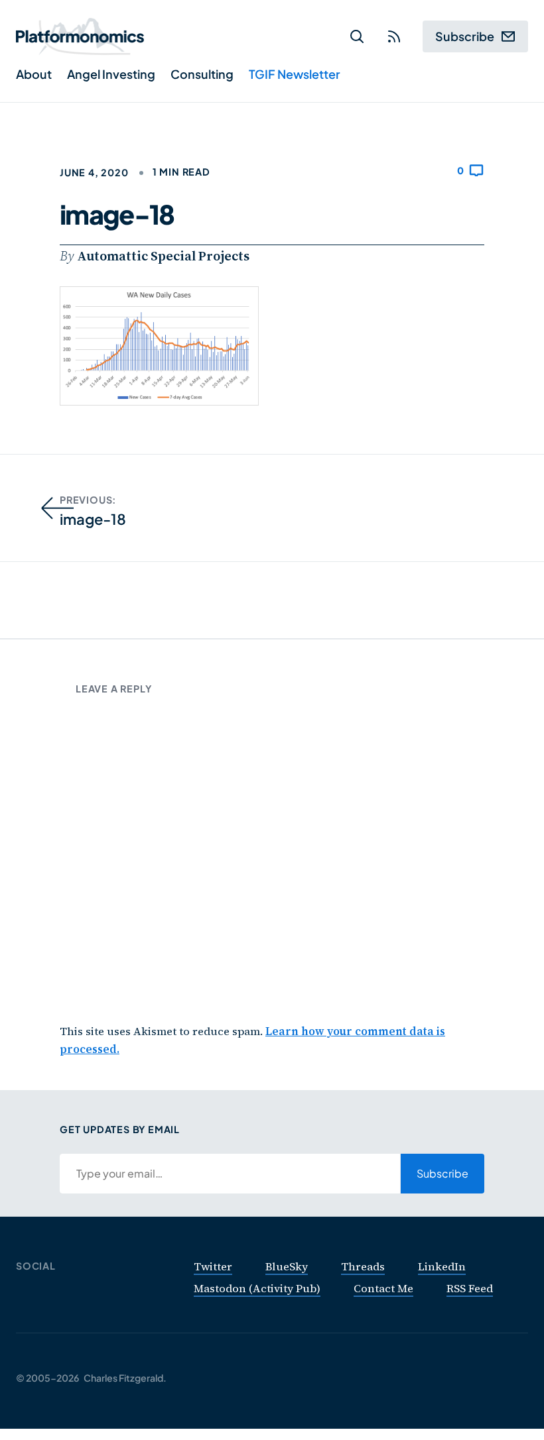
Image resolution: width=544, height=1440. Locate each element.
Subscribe (464, 36)
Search (357, 37)
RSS (394, 37)
